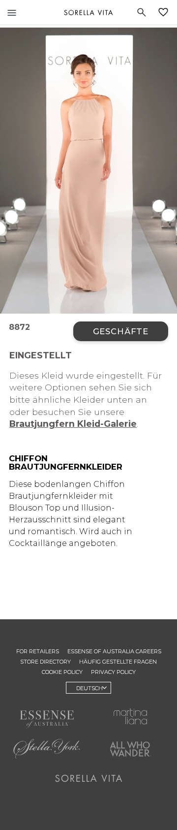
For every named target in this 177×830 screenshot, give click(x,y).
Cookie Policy (62, 672)
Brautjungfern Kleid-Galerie (73, 423)
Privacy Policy (113, 672)
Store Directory (45, 661)
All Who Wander (130, 749)
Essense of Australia (46, 719)
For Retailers (37, 651)
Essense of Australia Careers (114, 651)
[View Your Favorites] (165, 12)
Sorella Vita (88, 12)
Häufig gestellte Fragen (118, 661)
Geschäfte (120, 331)
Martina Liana (130, 716)
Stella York (46, 749)
